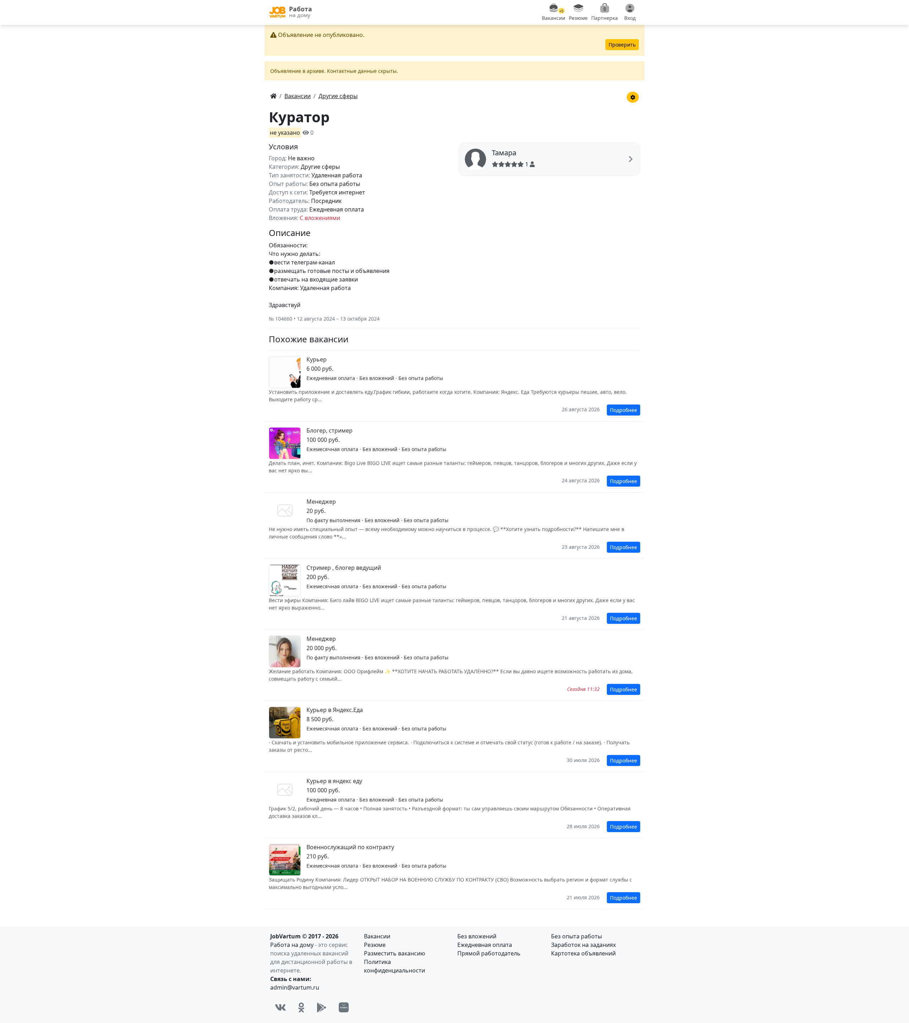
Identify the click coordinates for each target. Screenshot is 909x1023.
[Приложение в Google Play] (321, 1007)
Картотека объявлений (583, 953)
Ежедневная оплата (484, 945)
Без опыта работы (576, 936)
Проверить (622, 44)
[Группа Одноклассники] (301, 1007)
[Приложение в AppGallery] (343, 1007)
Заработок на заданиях (583, 945)
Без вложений (476, 936)
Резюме (375, 945)
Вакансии (377, 936)
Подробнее (623, 410)
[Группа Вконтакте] (280, 1007)
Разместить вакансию (394, 953)
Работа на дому (292, 945)
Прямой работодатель (489, 953)
